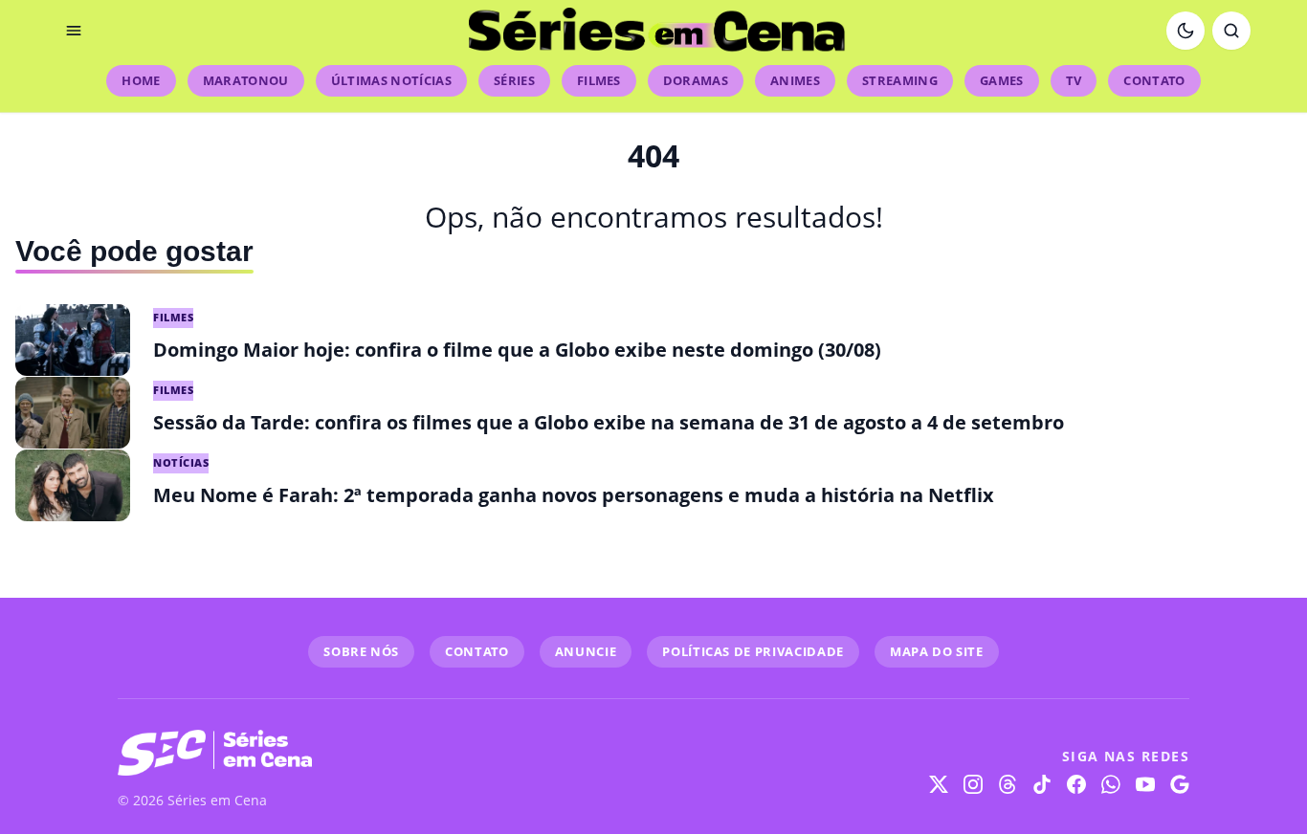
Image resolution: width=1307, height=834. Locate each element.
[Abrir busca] (1231, 30)
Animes (795, 80)
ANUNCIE (586, 651)
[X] (938, 784)
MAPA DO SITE (937, 651)
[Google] (1179, 784)
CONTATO (477, 651)
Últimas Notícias (391, 80)
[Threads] (1007, 784)
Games (1002, 80)
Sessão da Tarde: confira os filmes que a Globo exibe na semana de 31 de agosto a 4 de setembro (608, 422)
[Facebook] (1076, 784)
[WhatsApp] (1110, 784)
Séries (514, 80)
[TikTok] (1042, 784)
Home (141, 80)
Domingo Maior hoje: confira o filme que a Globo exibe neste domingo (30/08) (517, 349)
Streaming (900, 80)
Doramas (695, 80)
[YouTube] (1145, 784)
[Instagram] (973, 784)
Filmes (599, 80)
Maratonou (246, 80)
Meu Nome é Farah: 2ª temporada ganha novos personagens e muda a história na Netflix (573, 495)
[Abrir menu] (73, 30)
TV (1074, 80)
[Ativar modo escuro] (1185, 30)
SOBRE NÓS (361, 651)
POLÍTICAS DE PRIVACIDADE (753, 651)
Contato (1154, 80)
